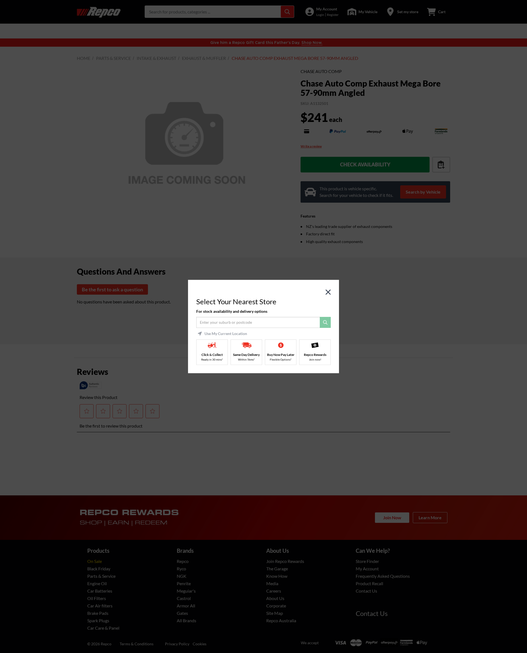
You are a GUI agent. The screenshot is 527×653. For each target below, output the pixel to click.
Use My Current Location (225, 333)
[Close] (328, 292)
